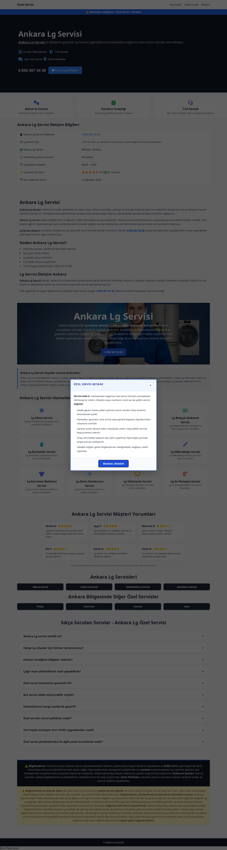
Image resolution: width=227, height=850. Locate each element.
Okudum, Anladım (113, 463)
